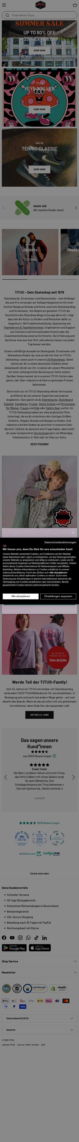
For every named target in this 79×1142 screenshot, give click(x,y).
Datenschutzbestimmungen (60, 542)
